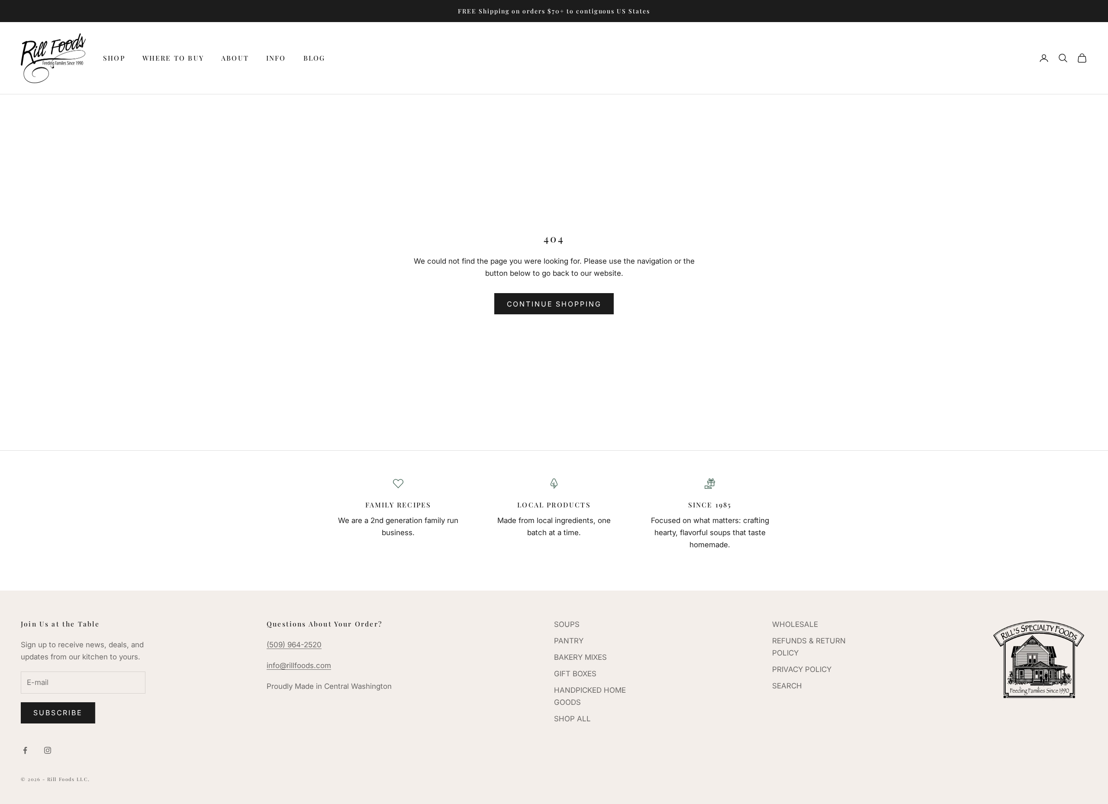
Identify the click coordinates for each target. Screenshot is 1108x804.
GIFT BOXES (575, 673)
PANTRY (568, 640)
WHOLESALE (795, 624)
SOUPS (567, 624)
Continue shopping (554, 304)
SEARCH (787, 685)
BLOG (314, 57)
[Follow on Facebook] (25, 750)
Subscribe (58, 712)
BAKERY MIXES (580, 657)
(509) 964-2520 (294, 644)
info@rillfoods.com (299, 665)
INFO (276, 57)
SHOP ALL (572, 718)
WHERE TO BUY (173, 57)
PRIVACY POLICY (801, 669)
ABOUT (235, 57)
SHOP (114, 57)
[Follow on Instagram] (47, 750)
